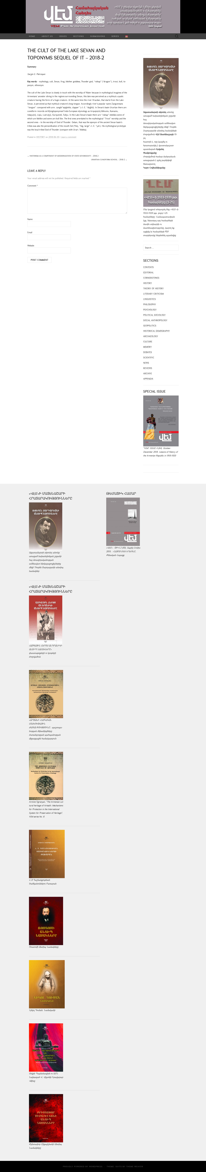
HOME (32, 36)
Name (30, 219)
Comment (32, 185)
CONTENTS (148, 267)
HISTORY (40, 137)
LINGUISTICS (149, 299)
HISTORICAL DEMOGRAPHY (156, 330)
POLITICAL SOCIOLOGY (154, 315)
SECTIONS (78, 36)
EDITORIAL (148, 272)
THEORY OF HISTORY (153, 288)
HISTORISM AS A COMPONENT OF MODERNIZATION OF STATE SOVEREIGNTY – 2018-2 (62, 156)
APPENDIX (148, 378)
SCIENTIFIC (148, 357)
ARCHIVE (147, 373)
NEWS (146, 362)
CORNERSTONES (151, 277)
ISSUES (63, 36)
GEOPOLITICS (149, 325)
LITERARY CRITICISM (153, 293)
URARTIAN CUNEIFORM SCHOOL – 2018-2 (109, 159)
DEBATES (147, 352)
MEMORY (147, 346)
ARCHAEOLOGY (150, 336)
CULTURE (147, 341)
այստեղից (171, 235)
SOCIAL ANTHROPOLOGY (155, 320)
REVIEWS (147, 368)
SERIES (115, 36)
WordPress (96, 1166)
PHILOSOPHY (149, 304)
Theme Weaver (134, 1166)
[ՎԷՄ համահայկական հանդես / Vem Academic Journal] (103, 16)
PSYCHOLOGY (150, 309)
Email (29, 232)
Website (30, 245)
